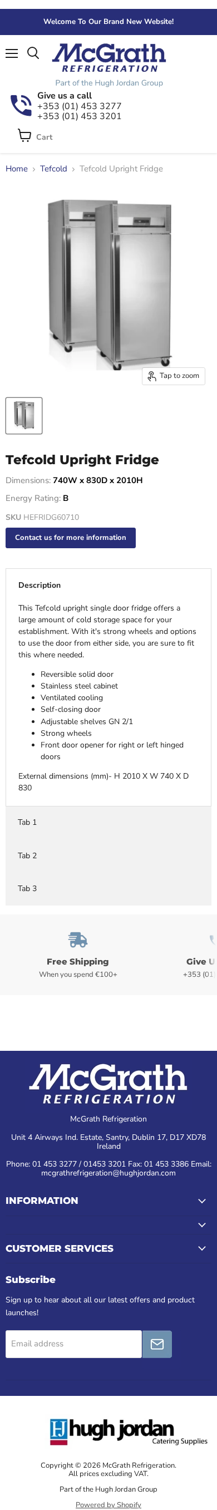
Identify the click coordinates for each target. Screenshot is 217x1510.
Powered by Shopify (108, 1505)
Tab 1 (27, 822)
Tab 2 (27, 855)
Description (39, 585)
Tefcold (53, 169)
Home (17, 169)
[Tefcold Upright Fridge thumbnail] (24, 416)
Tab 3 (27, 888)
